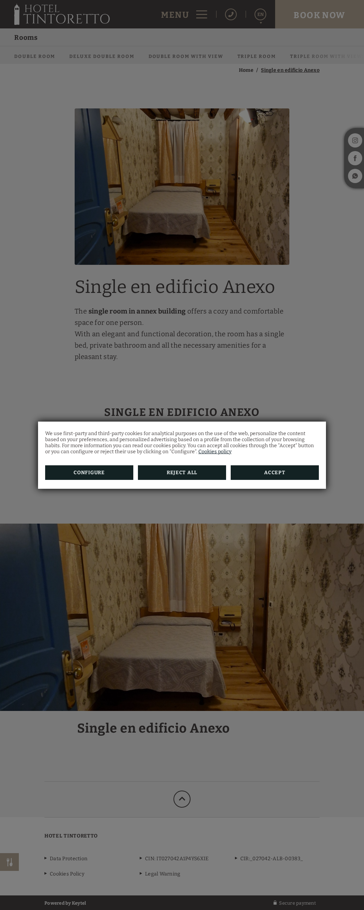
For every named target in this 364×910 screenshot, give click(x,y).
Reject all (182, 473)
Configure (89, 473)
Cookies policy (214, 452)
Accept (274, 473)
